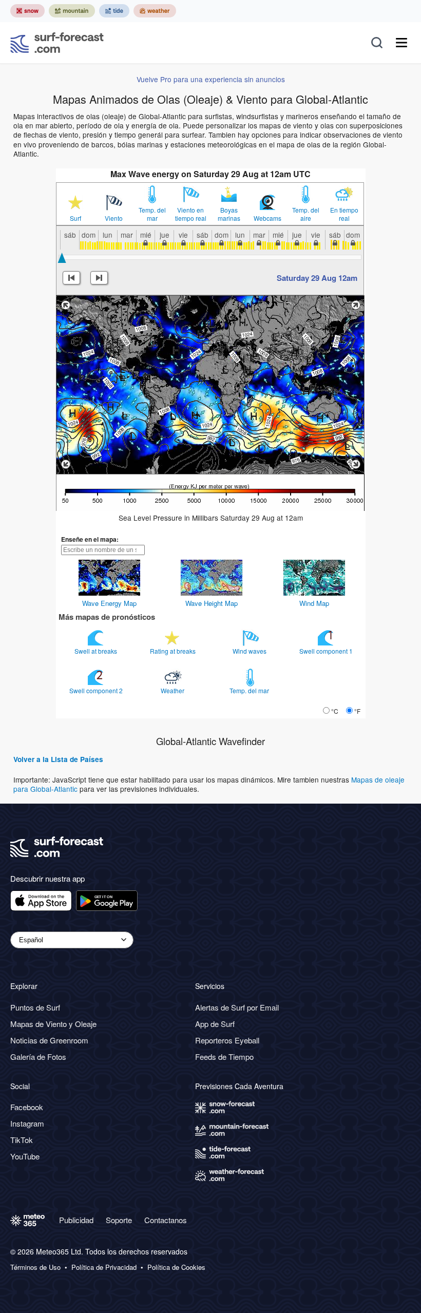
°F (357, 711)
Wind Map (314, 603)
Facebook (26, 1106)
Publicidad (76, 1219)
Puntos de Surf (35, 1007)
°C (334, 711)
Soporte (119, 1219)
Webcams (267, 218)
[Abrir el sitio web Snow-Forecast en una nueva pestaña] (27, 10)
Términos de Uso (35, 1267)
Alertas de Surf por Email (237, 1007)
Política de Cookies (176, 1267)
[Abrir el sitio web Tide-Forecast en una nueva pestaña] (114, 10)
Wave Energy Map (109, 603)
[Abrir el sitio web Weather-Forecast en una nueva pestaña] (154, 10)
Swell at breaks (96, 650)
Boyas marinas (229, 214)
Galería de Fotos (38, 1056)
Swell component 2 (96, 690)
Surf (75, 218)
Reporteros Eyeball (227, 1040)
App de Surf (215, 1023)
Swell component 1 (326, 650)
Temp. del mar (152, 214)
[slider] (62, 258)
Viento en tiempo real (190, 214)
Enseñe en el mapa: (90, 539)
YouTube (25, 1156)
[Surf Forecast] (57, 42)
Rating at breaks (173, 650)
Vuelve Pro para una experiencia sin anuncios (211, 79)
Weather (173, 690)
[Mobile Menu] (401, 42)
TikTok (21, 1139)
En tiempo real (344, 214)
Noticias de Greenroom (49, 1040)
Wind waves (250, 650)
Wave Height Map (211, 603)
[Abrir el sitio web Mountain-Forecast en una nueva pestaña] (72, 10)
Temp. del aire (305, 214)
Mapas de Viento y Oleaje (53, 1023)
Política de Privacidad (104, 1267)
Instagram (27, 1123)
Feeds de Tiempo (224, 1056)
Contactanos (165, 1219)
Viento (114, 218)
